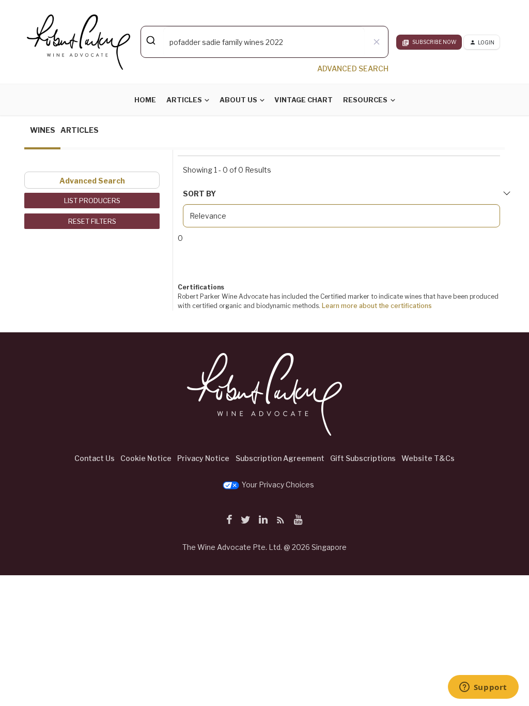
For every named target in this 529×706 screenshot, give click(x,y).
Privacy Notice (203, 458)
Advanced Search (92, 180)
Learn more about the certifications (377, 306)
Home (145, 100)
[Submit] (152, 40)
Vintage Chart (303, 100)
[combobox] (264, 42)
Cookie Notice (146, 458)
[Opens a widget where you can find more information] (483, 688)
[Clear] (376, 41)
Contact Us (94, 458)
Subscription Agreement (280, 458)
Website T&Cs (428, 458)
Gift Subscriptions (363, 458)
